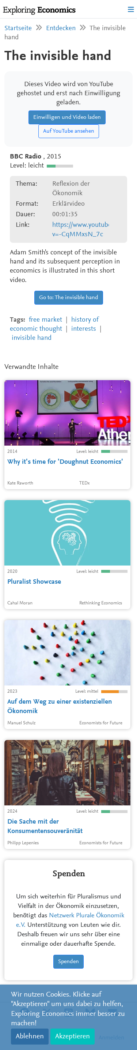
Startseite (18, 28)
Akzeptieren (72, 1036)
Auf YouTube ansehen (68, 131)
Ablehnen (30, 1036)
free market (45, 320)
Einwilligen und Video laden (67, 117)
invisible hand (32, 338)
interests (83, 329)
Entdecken (61, 28)
